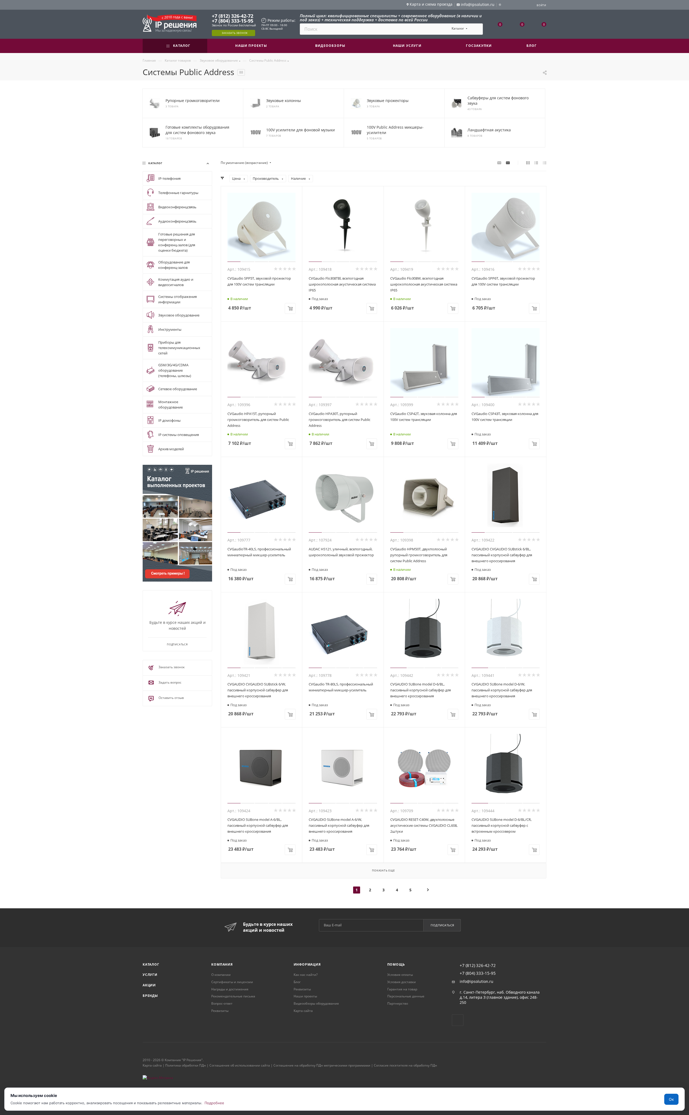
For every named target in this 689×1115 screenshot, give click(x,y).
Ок (671, 1099)
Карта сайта (303, 1010)
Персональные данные (405, 996)
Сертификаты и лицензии (232, 982)
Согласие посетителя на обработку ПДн (405, 1065)
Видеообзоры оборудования (316, 1003)
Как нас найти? (306, 974)
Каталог (151, 964)
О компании (221, 974)
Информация (307, 964)
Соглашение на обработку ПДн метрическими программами (321, 1065)
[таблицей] (544, 163)
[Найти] (476, 29)
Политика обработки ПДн (185, 1065)
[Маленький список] (499, 163)
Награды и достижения (229, 989)
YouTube (457, 1020)
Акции (149, 985)
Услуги (150, 974)
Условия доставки (401, 982)
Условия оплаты (400, 974)
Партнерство (397, 1003)
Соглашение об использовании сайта (239, 1065)
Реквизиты (220, 1010)
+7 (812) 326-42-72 (232, 16)
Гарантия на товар (402, 989)
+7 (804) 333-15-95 (232, 20)
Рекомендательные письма (233, 996)
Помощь (396, 964)
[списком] (536, 163)
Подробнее (214, 1103)
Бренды (150, 995)
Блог (297, 982)
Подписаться (442, 925)
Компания (222, 964)
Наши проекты (305, 996)
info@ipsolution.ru (476, 981)
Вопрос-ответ (222, 1003)
